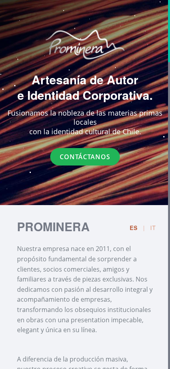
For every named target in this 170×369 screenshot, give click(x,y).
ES (134, 228)
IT (153, 228)
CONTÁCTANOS (85, 156)
